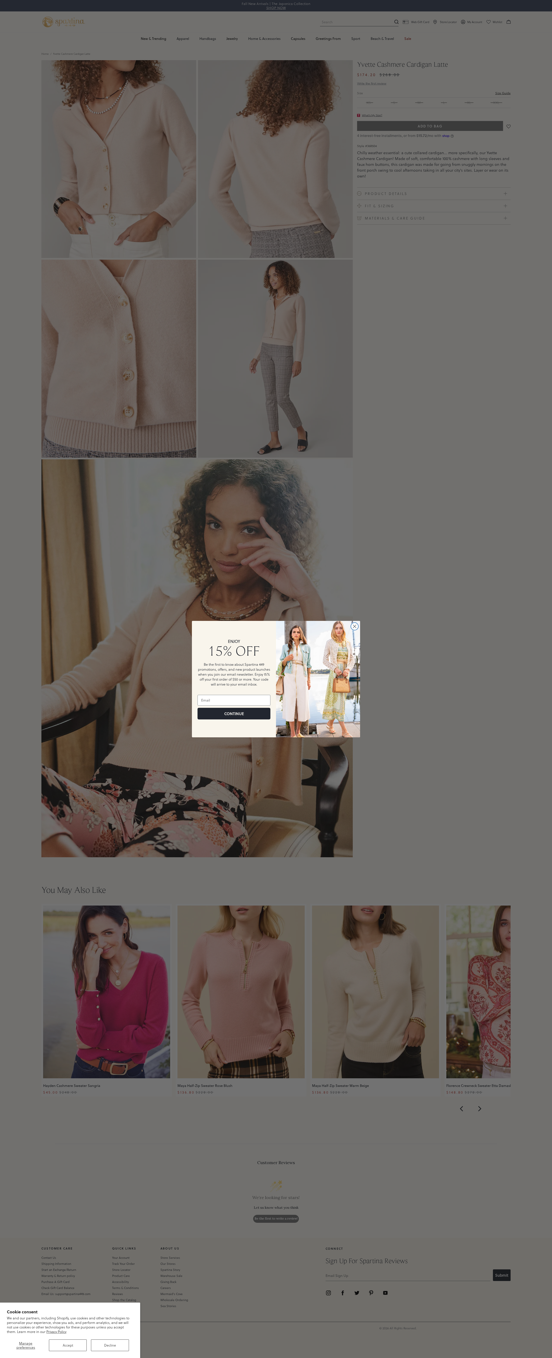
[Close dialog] (354, 626)
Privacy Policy (56, 1331)
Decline (110, 1345)
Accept (68, 1345)
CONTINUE (234, 713)
